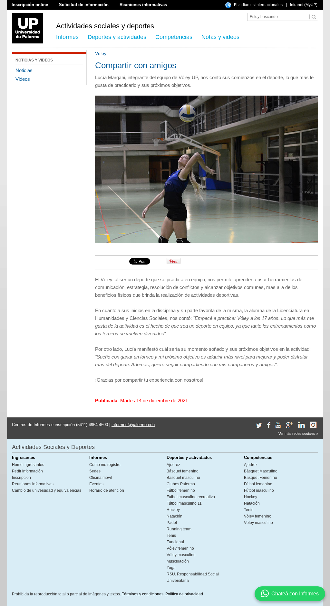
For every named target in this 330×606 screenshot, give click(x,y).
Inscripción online (30, 4)
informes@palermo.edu (133, 424)
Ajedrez (173, 464)
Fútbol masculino (259, 490)
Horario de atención (106, 490)
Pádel (172, 522)
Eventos (96, 484)
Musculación (178, 561)
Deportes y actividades (117, 37)
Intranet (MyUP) (303, 5)
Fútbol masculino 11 (184, 503)
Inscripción (21, 477)
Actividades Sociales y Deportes (53, 447)
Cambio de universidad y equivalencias (46, 490)
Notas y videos (220, 37)
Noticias (24, 70)
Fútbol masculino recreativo (191, 497)
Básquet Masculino (260, 471)
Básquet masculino (183, 477)
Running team (179, 529)
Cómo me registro (105, 464)
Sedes (95, 471)
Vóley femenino (180, 548)
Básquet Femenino (260, 477)
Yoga (171, 567)
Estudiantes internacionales (258, 5)
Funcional (175, 542)
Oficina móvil (100, 477)
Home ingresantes (28, 464)
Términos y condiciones (142, 594)
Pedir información (27, 471)
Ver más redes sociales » (298, 433)
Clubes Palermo (181, 484)
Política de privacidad (184, 594)
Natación (174, 516)
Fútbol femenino (181, 490)
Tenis (171, 535)
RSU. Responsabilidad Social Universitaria (193, 577)
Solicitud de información (84, 4)
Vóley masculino (181, 555)
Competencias (173, 37)
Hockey (173, 510)
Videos (22, 79)
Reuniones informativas (143, 4)
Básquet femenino (183, 471)
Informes (67, 37)
